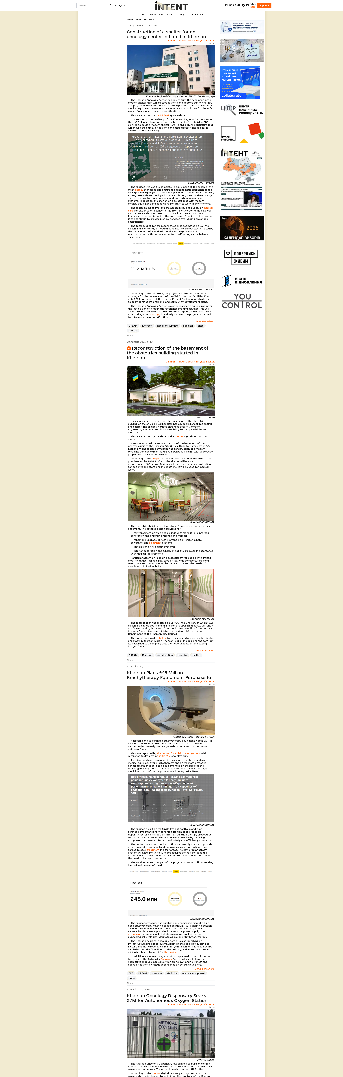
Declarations (196, 14)
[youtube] (239, 5)
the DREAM (162, 115)
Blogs (183, 14)
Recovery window (167, 325)
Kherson (147, 325)
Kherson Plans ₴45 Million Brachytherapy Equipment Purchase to (169, 675)
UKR (253, 3)
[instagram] (234, 5)
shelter (133, 330)
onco (201, 325)
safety (139, 189)
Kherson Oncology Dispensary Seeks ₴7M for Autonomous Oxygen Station (167, 998)
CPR (131, 973)
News (143, 14)
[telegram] (243, 5)
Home (130, 19)
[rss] (247, 5)
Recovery (149, 19)
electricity (155, 542)
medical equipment (193, 973)
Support (264, 5)
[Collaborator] (242, 82)
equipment (134, 934)
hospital (188, 325)
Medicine (172, 973)
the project (171, 952)
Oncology (166, 959)
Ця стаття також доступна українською (190, 40)
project (156, 458)
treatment (153, 850)
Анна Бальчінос (204, 321)
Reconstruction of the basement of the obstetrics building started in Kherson (167, 353)
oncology (154, 314)
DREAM (133, 325)
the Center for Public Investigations (179, 753)
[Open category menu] (73, 5)
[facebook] (226, 5)
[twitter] (230, 5)
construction (165, 655)
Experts (171, 14)
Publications (156, 14)
